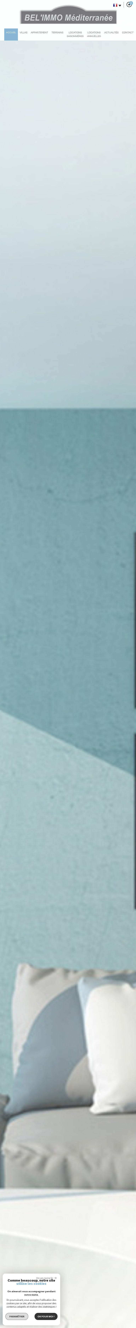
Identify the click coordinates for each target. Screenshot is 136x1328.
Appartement (39, 32)
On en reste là (44, 1278)
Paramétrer (16, 1316)
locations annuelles (94, 34)
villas (23, 32)
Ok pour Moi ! (46, 1316)
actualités (111, 32)
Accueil (11, 32)
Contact (127, 32)
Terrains (57, 32)
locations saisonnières (75, 34)
